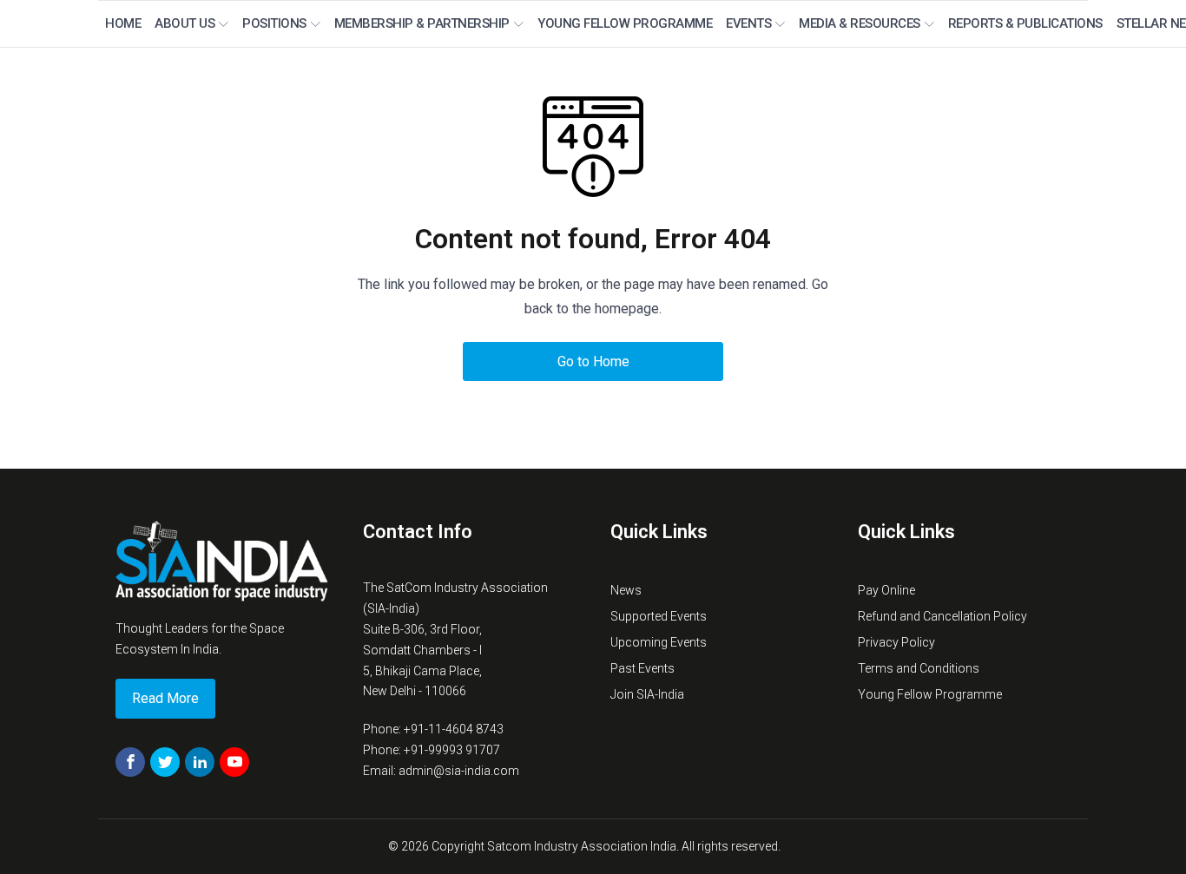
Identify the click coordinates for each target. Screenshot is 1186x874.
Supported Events (658, 616)
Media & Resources (859, 23)
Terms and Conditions (918, 668)
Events (748, 23)
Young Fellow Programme (624, 23)
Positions (274, 23)
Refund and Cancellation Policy (942, 616)
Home (123, 23)
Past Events (642, 668)
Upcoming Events (658, 642)
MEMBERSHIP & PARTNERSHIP (422, 23)
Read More (165, 698)
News (626, 590)
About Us (184, 23)
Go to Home (593, 361)
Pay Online (886, 590)
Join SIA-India (647, 694)
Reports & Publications (1025, 23)
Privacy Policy (896, 642)
